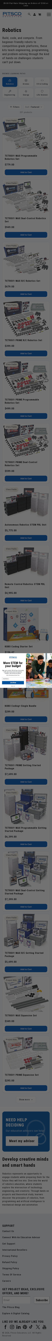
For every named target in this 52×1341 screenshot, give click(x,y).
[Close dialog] (51, 654)
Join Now (13, 683)
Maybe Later (13, 685)
